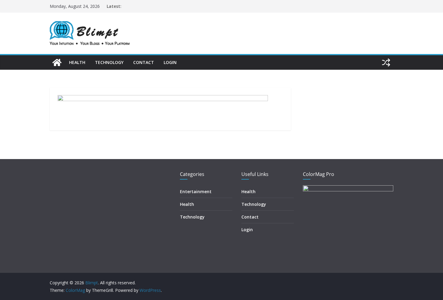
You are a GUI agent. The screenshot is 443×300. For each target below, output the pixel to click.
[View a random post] (386, 62)
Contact (143, 62)
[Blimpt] (57, 62)
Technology (109, 62)
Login (170, 62)
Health (77, 62)
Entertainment (196, 191)
